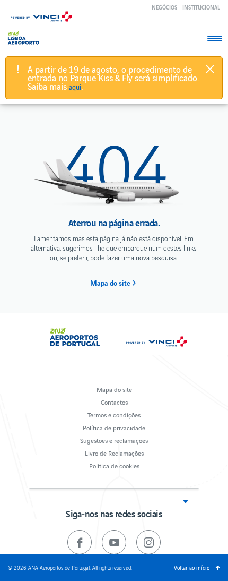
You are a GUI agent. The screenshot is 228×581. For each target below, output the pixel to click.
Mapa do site (110, 283)
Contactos (114, 401)
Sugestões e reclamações (114, 440)
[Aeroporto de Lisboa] (26, 38)
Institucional (201, 7)
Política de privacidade (114, 427)
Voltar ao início (191, 567)
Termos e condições (114, 414)
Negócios (164, 7)
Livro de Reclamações (114, 452)
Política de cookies (114, 465)
